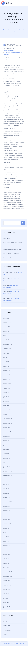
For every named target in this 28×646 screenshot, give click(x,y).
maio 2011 (6, 537)
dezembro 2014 (7, 418)
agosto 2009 (6, 589)
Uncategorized (7, 630)
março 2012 (6, 510)
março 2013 (6, 497)
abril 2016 (6, 366)
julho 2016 (6, 357)
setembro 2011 (7, 523)
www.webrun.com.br (9, 50)
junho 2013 (6, 488)
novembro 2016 (7, 344)
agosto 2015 (6, 392)
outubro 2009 (6, 580)
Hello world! (6, 238)
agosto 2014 (6, 436)
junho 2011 (6, 532)
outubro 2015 (6, 388)
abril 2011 (6, 541)
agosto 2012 (6, 506)
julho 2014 (6, 440)
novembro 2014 (7, 423)
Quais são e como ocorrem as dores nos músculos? (12, 244)
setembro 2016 (7, 348)
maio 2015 (6, 405)
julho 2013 (6, 484)
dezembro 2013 (7, 471)
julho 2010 (6, 559)
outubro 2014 (6, 427)
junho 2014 (6, 445)
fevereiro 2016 (7, 375)
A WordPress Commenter (10, 272)
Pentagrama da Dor (8, 258)
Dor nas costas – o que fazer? (11, 253)
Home (11, 28)
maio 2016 (6, 362)
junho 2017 (6, 335)
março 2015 (6, 410)
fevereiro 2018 (7, 322)
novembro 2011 (7, 515)
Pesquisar (23, 223)
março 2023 (6, 318)
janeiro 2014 (6, 467)
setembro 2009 (7, 585)
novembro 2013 (7, 475)
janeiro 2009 (6, 607)
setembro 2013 (7, 480)
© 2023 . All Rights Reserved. (14, 643)
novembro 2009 (7, 576)
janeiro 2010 (6, 567)
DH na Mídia (6, 625)
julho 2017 (6, 331)
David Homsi (6, 298)
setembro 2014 (7, 432)
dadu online (6, 291)
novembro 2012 (7, 502)
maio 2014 (6, 449)
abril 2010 (6, 563)
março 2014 (6, 458)
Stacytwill (6, 285)
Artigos (16, 28)
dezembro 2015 (7, 379)
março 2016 (6, 370)
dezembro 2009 (7, 572)
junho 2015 (6, 401)
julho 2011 (6, 528)
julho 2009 (6, 594)
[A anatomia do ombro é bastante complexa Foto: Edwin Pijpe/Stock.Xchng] (14, 53)
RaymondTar (6, 278)
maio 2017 (6, 340)
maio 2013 (6, 493)
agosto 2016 (6, 353)
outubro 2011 (6, 519)
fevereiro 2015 (7, 414)
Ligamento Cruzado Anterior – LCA (12, 249)
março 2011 (6, 545)
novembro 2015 (7, 383)
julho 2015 (6, 397)
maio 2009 (6, 602)
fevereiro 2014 (7, 462)
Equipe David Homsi (10, 44)
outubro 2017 (6, 327)
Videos (5, 634)
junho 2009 (6, 598)
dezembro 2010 (7, 550)
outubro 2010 (6, 554)
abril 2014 (6, 453)
